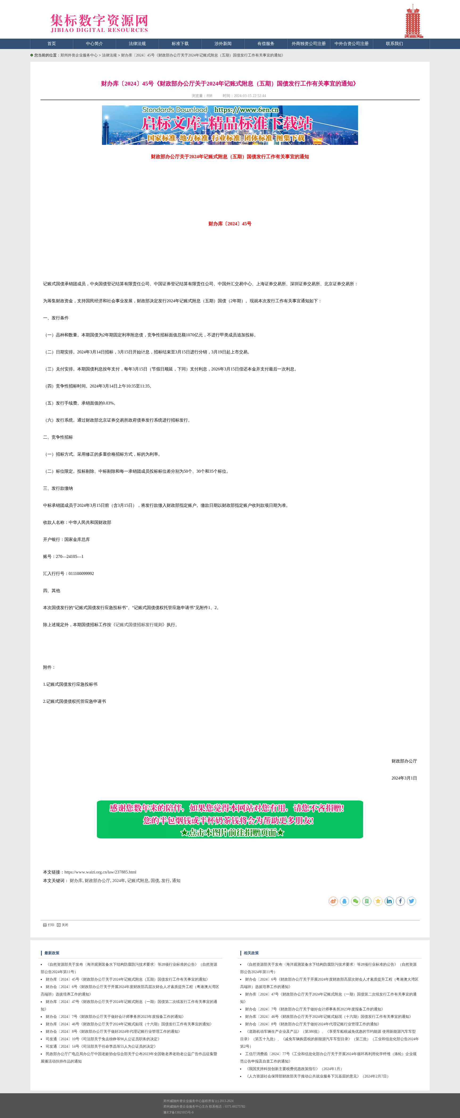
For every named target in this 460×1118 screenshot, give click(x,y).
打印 (51, 925)
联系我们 (394, 43)
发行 (165, 880)
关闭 (65, 925)
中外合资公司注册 (352, 43)
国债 (155, 880)
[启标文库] (230, 143)
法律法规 (137, 43)
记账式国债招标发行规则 (139, 624)
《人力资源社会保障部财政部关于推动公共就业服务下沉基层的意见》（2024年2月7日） (318, 1076)
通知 (176, 880)
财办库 (76, 880)
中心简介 (94, 43)
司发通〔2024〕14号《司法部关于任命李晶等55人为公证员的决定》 (102, 1046)
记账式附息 (138, 880)
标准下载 (180, 43)
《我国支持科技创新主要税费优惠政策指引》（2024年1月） (294, 1069)
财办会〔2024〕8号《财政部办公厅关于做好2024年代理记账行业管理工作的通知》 (114, 1032)
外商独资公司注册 (309, 43)
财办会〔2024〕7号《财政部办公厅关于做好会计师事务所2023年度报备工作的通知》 (116, 1017)
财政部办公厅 (97, 880)
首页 (51, 43)
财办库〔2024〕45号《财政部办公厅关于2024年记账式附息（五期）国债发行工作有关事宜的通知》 (203, 55)
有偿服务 (265, 43)
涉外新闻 (223, 43)
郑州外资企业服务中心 (79, 55)
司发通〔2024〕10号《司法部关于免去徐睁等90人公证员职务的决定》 (103, 1039)
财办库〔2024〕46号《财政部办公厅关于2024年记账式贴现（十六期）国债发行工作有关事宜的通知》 (129, 1024)
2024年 (118, 880)
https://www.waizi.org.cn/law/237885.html (100, 872)
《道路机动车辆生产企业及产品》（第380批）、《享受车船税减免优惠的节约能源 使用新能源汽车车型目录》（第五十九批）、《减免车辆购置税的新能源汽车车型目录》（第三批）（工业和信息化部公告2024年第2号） (329, 1039)
